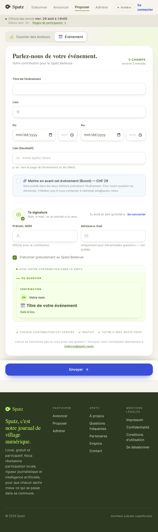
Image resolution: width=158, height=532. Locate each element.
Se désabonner (138, 447)
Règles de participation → (49, 22)
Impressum (134, 420)
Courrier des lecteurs (30, 37)
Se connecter (145, 7)
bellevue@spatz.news (79, 346)
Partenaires (98, 436)
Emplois (95, 443)
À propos (96, 416)
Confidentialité (137, 427)
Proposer (82, 7)
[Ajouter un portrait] (19, 214)
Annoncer (61, 7)
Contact (95, 451)
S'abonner (39, 7)
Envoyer (76, 369)
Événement (70, 37)
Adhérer (101, 7)
